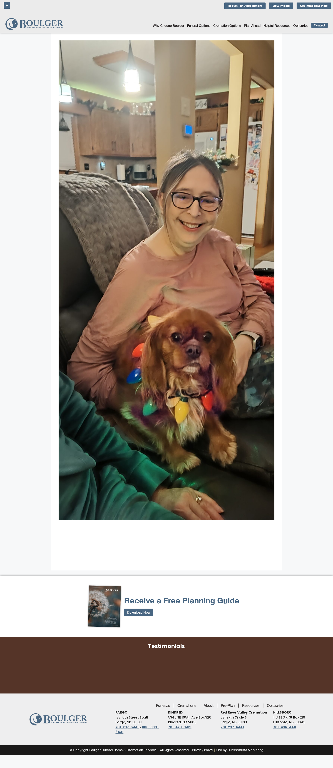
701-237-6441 (127, 727)
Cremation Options (227, 26)
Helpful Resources (276, 26)
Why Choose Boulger (168, 26)
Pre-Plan (228, 705)
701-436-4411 (284, 727)
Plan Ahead (252, 26)
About (209, 705)
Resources (251, 705)
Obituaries (300, 26)
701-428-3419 (179, 727)
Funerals (163, 705)
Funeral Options (198, 26)
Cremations (186, 705)
